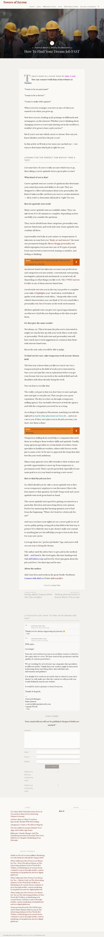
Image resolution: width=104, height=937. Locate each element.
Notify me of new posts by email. (28, 788)
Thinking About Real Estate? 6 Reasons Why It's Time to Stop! (67, 595)
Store (60, 6)
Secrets (32, 6)
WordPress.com (40, 935)
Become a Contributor (88, 6)
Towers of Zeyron (15, 2)
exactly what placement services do (50, 416)
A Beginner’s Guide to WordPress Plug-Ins (27, 825)
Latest (39, 6)
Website (26, 762)
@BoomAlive (57, 578)
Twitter (27, 83)
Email (27, 757)
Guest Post (56, 585)
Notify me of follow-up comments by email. (28, 776)
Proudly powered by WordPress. (13, 935)
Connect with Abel (32, 578)
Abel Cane (70, 76)
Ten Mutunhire (64, 48)
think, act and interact (60, 240)
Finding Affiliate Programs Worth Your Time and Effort (38, 595)
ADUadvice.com (36, 559)
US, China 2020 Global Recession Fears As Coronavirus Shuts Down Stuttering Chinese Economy (26, 814)
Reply (28, 633)
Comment (27, 730)
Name (27, 752)
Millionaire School (49, 6)
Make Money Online (71, 6)
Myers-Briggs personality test (61, 244)
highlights (40, 293)
